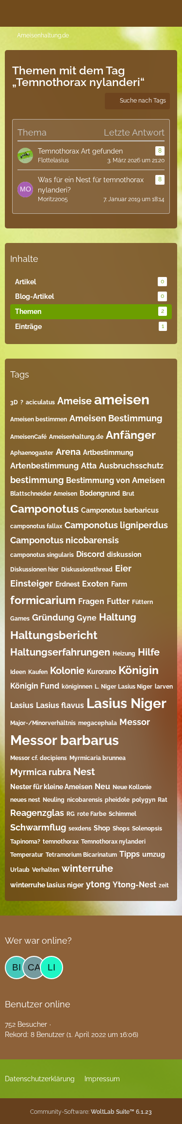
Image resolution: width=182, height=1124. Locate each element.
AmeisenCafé (28, 436)
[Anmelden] (145, 12)
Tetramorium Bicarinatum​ (81, 854)
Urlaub (20, 869)
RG (70, 814)
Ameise (74, 401)
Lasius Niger (126, 703)
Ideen (18, 672)
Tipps (129, 854)
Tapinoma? (25, 841)
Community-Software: (91, 1111)
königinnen (77, 686)
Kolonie (67, 670)
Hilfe (149, 652)
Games (20, 618)
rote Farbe (91, 814)
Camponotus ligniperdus (116, 525)
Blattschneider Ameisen (43, 493)
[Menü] (169, 12)
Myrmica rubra (40, 772)
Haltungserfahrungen (60, 652)
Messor (134, 722)
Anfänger (131, 434)
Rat (162, 799)
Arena (68, 452)
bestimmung (37, 480)
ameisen (121, 400)
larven (164, 686)
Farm (119, 584)
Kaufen (38, 672)
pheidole (117, 799)
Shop (102, 828)
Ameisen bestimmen (38, 419)
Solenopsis (147, 828)
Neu (102, 786)
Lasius (21, 705)
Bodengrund (100, 493)
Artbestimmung (108, 452)
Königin (138, 669)
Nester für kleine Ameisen (51, 787)
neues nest (25, 799)
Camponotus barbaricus (120, 510)
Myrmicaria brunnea (97, 758)
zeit (164, 885)
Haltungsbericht (54, 634)
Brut (128, 493)
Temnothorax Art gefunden (80, 151)
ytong (98, 884)
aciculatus (40, 402)
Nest (84, 772)
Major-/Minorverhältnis (43, 723)
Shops (121, 828)
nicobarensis (84, 799)
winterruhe (87, 868)
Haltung (117, 617)
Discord (90, 554)
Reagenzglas (37, 813)
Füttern (142, 602)
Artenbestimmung (44, 465)
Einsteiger (31, 583)
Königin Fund (34, 686)
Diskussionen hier (34, 569)
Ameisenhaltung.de (76, 436)
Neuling (54, 799)
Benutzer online (37, 1004)
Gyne (87, 618)
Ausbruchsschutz (131, 465)
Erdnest (67, 584)
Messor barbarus (64, 740)
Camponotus (44, 508)
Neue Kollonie (132, 787)
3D (14, 402)
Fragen (91, 601)
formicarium (43, 599)
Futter (118, 601)
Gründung (53, 617)
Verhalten (45, 869)
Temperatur (26, 854)
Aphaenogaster (31, 453)
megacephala (97, 723)
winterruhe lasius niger (46, 885)
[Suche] (121, 12)
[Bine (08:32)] (16, 967)
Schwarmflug (38, 827)
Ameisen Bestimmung (115, 418)
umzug (153, 854)
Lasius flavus (60, 705)
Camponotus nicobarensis (64, 540)
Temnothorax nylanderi (113, 841)
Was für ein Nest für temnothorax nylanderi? (91, 185)
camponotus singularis (42, 555)
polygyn (143, 799)
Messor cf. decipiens (38, 758)
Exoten (95, 583)
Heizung (124, 653)
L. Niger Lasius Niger (123, 686)
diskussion (124, 554)
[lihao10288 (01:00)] (51, 967)
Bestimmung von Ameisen (115, 480)
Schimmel (122, 814)
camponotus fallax (36, 526)
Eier (123, 568)
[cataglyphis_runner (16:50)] (34, 967)
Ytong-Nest (134, 884)
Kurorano (101, 671)
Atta (89, 465)
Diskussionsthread (87, 569)
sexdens (79, 828)
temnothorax (61, 841)
